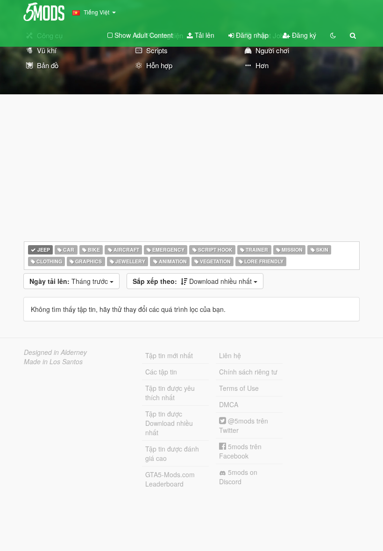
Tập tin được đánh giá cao (172, 453)
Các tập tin (161, 371)
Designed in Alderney (55, 352)
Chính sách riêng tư (248, 371)
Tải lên (203, 35)
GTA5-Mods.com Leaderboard (170, 479)
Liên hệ (230, 355)
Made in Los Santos (53, 361)
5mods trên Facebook (240, 451)
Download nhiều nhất (193, 281)
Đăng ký (303, 35)
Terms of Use (239, 388)
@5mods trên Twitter (243, 425)
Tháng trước (69, 281)
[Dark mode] (333, 35)
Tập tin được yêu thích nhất (170, 392)
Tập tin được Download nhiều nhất (169, 423)
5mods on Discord (238, 476)
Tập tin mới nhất (169, 355)
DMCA (228, 404)
